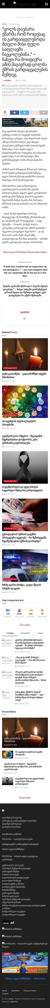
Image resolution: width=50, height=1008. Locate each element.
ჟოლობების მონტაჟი (11, 881)
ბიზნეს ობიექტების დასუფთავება (17, 905)
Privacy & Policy (30, 991)
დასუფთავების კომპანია (13, 884)
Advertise (15, 991)
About (4, 991)
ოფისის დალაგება (10, 874)
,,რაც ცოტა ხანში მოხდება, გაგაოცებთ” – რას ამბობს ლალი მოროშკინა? (30, 660)
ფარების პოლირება (11, 827)
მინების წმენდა (9, 890)
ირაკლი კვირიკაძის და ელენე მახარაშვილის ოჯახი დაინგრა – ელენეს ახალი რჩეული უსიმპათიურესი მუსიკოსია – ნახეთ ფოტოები (30, 677)
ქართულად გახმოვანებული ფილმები (19, 821)
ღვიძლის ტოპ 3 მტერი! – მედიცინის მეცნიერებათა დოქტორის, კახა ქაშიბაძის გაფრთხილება (22, 439)
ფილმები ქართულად (12, 817)
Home (4, 24)
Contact (5, 994)
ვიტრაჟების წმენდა (10, 871)
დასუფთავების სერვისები (13, 887)
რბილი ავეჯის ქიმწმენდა (13, 849)
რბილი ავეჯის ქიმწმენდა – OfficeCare (25, 978)
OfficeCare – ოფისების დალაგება (17, 839)
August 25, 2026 (9, 381)
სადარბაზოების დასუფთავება (15, 878)
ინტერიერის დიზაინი (11, 902)
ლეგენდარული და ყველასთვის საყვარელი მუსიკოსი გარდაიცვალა (29, 781)
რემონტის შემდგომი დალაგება (16, 868)
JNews (10, 999)
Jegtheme (14, 1002)
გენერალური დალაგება (13, 865)
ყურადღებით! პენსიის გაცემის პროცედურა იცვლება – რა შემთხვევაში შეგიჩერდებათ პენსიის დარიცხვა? (24, 537)
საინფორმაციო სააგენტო (13, 911)
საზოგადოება (14, 24)
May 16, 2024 (20, 80)
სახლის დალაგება (10, 896)
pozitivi (7, 80)
